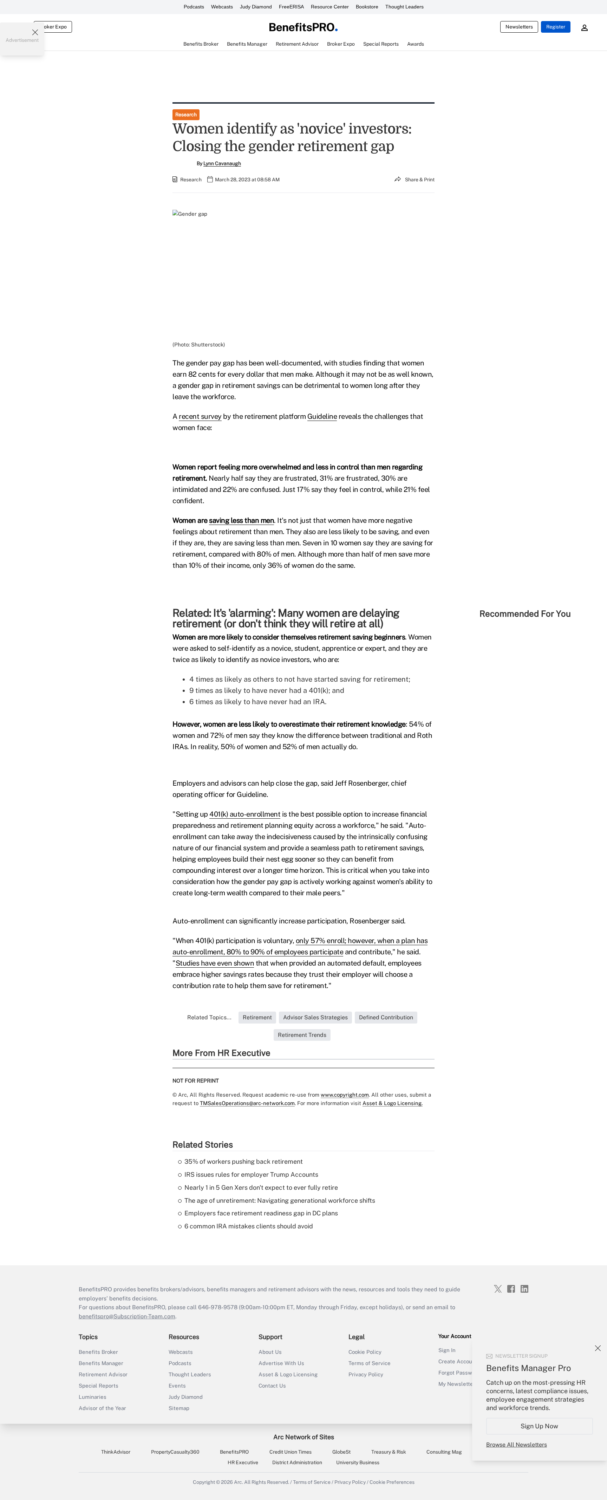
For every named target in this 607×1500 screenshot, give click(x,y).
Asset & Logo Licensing (288, 1374)
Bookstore (367, 6)
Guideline (322, 416)
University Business (357, 1462)
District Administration (297, 1462)
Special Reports (98, 1386)
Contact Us (272, 1386)
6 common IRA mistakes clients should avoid (248, 1226)
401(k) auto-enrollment (244, 814)
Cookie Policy (364, 1352)
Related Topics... (209, 1017)
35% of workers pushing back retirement (243, 1161)
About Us (270, 1352)
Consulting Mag (444, 1452)
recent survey (200, 416)
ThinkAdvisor (115, 1452)
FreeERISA (291, 6)
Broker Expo (53, 27)
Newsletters (519, 27)
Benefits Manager (101, 1363)
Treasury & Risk (388, 1452)
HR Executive (243, 1462)
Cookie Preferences (392, 1482)
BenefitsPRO (234, 1452)
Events (177, 1386)
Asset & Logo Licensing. (393, 1103)
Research (186, 114)
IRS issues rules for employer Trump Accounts (251, 1174)
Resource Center (330, 6)
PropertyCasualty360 (175, 1452)
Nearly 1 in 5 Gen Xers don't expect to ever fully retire (261, 1187)
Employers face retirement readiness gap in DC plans (261, 1213)
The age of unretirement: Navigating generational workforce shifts (279, 1200)
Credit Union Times (290, 1452)
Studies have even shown (215, 963)
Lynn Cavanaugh (222, 163)
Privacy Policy (365, 1374)
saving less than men (241, 520)
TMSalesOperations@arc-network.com (247, 1103)
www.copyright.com (345, 1095)
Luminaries (92, 1397)
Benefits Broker (98, 1352)
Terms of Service (369, 1363)
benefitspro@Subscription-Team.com (127, 1316)
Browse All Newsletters (516, 1444)
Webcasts (222, 6)
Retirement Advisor (103, 1374)
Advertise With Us (281, 1363)
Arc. (238, 1482)
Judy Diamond (256, 6)
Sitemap (179, 1408)
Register (555, 27)
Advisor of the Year (102, 1408)
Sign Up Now (540, 1426)
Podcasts (194, 6)
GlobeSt (341, 1452)
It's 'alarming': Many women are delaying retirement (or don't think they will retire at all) (285, 618)
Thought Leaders (404, 6)
